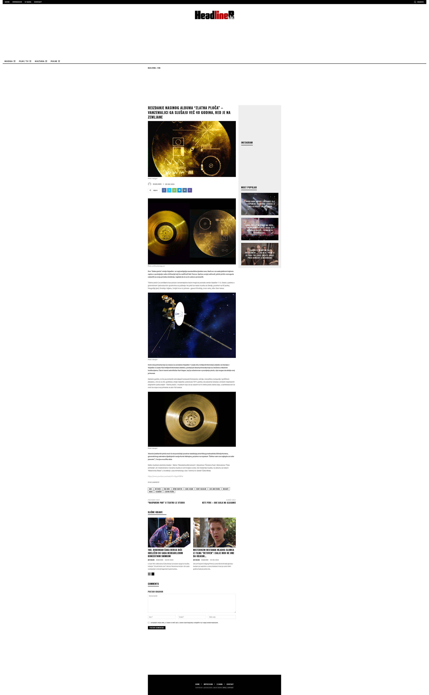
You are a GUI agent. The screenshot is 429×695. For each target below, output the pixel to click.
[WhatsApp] (174, 190)
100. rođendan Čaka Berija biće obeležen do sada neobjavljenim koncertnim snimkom (165, 553)
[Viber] (190, 190)
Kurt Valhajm (201, 489)
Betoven (158, 489)
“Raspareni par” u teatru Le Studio (166, 502)
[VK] (184, 190)
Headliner (157, 184)
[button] (419, 2)
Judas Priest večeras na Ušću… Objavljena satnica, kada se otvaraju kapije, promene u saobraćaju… (259, 229)
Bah (150, 489)
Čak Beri (167, 489)
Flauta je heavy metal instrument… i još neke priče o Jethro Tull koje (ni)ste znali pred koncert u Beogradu (259, 254)
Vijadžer (159, 492)
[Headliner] (150, 184)
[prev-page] (149, 574)
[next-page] (152, 574)
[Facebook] (164, 190)
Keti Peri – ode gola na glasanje (219, 502)
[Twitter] (169, 190)
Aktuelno (151, 560)
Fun (158, 68)
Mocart (226, 489)
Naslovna (152, 68)
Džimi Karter (177, 489)
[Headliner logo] (214, 15)
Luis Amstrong (214, 489)
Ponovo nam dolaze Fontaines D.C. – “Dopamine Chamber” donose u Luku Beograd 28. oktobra (259, 204)
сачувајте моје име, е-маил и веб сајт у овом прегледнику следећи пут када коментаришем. (184, 622)
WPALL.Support (228, 688)
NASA (150, 492)
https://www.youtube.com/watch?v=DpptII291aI (165, 476)
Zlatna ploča (169, 492)
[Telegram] (179, 190)
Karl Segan (189, 489)
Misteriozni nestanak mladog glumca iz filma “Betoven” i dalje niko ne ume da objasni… (213, 553)
